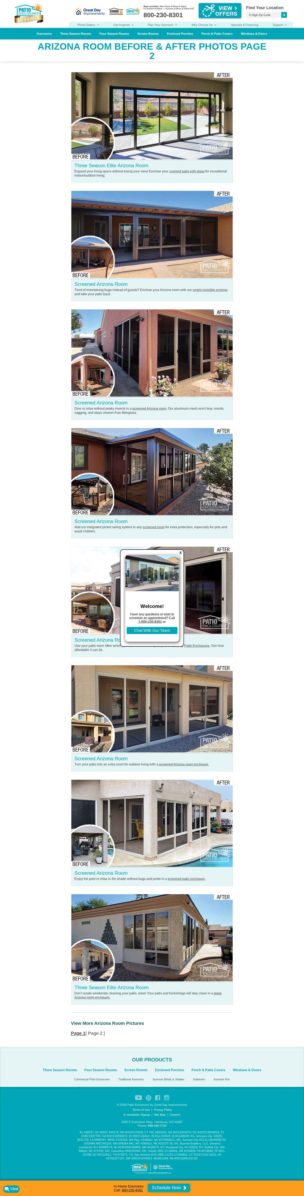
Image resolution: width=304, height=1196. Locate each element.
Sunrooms (44, 33)
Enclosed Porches (180, 33)
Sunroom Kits (222, 1079)
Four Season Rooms (114, 33)
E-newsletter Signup (137, 1114)
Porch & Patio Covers (217, 33)
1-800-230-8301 (150, 621)
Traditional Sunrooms (131, 1079)
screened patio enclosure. (187, 879)
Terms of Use (141, 1109)
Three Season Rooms (75, 33)
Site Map (160, 1114)
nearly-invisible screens (210, 290)
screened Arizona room (149, 408)
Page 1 (78, 1033)
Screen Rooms (148, 33)
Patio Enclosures (196, 645)
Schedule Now (167, 1187)
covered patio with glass (187, 171)
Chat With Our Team (152, 630)
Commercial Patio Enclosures (92, 1079)
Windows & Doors (254, 33)
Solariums (199, 1079)
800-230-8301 (132, 1190)
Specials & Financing (244, 24)
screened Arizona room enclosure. (184, 764)
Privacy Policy (163, 1109)
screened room (154, 527)
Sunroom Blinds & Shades (168, 1079)
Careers (175, 1114)
